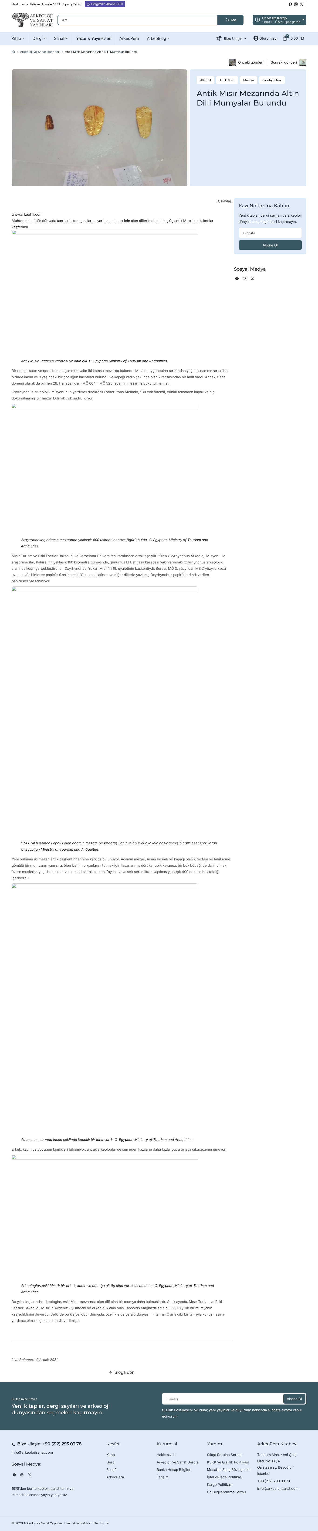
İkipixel (104, 1523)
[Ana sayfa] (13, 52)
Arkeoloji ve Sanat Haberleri (40, 52)
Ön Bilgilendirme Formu (226, 1492)
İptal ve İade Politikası (225, 1477)
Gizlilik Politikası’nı (177, 1410)
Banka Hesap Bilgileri (174, 1469)
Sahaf (111, 1469)
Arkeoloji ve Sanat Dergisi (178, 1462)
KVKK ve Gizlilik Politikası (228, 1462)
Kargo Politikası (220, 1484)
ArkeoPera (115, 1477)
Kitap (110, 1455)
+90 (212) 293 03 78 (62, 1443)
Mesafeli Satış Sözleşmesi (228, 1469)
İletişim (163, 1477)
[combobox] (151, 20)
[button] (293, 38)
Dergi (110, 1462)
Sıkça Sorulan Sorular (225, 1455)
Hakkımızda (166, 1455)
